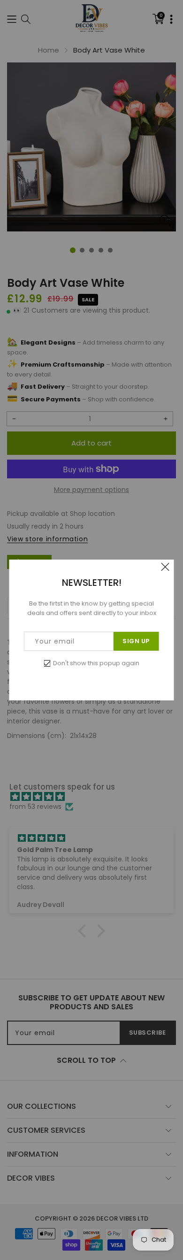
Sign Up (136, 641)
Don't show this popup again (96, 663)
